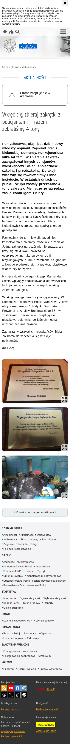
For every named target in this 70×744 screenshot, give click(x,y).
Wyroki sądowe (45, 620)
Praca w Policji (11, 627)
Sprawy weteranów (51, 668)
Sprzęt (41, 571)
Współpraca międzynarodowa (44, 575)
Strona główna (10, 66)
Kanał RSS (4, 688)
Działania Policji (12, 528)
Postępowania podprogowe (19, 655)
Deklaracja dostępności (47, 709)
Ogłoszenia (47, 633)
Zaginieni (8, 544)
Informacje (9, 598)
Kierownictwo (26, 561)
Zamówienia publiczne (15, 644)
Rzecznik (8, 668)
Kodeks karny (11, 602)
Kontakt (7, 662)
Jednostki (9, 561)
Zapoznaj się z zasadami (13, 731)
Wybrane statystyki (54, 598)
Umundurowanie (13, 575)
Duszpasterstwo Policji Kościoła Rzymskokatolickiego (34, 580)
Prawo (6, 614)
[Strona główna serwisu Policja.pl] (5, 31)
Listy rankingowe (13, 638)
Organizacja (43, 566)
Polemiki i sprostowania (17, 548)
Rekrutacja (33, 638)
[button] (63, 32)
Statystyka (9, 592)
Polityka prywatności (11, 736)
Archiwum (45, 655)
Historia (29, 571)
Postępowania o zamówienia (20, 651)
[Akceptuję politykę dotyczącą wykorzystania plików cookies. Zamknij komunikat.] (65, 3)
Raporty (48, 602)
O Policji (7, 555)
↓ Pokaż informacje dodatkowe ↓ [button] (35, 512)
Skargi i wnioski (27, 668)
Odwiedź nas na (11, 688)
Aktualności (29, 66)
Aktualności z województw (36, 534)
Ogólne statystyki (30, 598)
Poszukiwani (49, 539)
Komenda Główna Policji (17, 566)
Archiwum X (10, 539)
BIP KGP (50, 689)
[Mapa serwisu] (11, 31)
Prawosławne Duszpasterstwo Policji (24, 585)
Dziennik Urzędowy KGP (17, 620)
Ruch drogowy (29, 539)
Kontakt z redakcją (10, 709)
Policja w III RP (12, 571)
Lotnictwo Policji (27, 544)
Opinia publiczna (13, 607)
